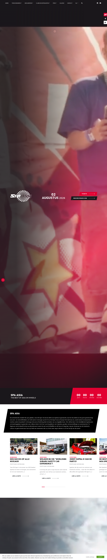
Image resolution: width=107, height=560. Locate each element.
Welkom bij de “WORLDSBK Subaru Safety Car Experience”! (53, 461)
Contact (69, 3)
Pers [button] (54, 3)
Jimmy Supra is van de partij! (81, 460)
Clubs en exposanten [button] (42, 3)
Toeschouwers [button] (16, 3)
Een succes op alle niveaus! (20, 460)
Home (7, 3)
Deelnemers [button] (28, 3)
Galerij (62, 3)
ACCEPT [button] (100, 557)
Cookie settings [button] (90, 557)
